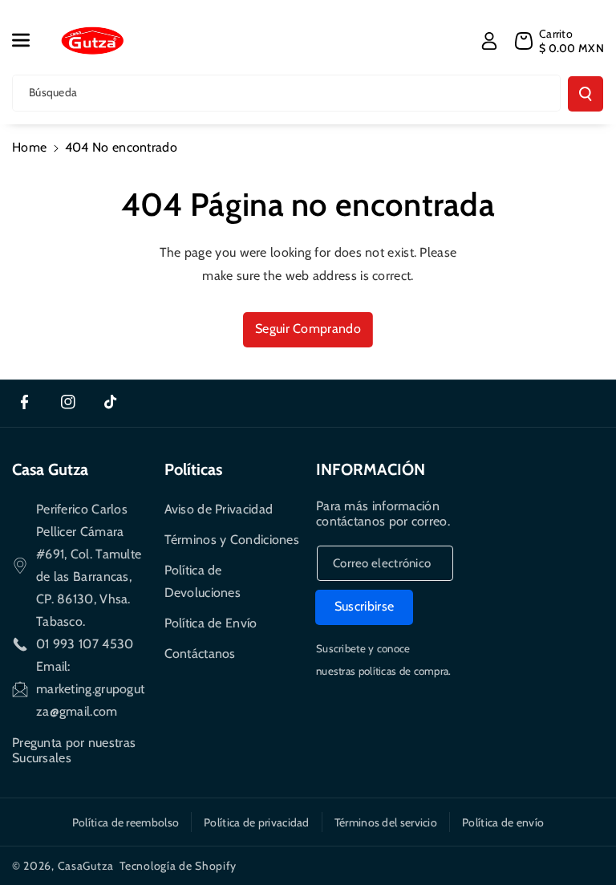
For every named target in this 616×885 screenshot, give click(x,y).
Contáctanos (200, 653)
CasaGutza (86, 866)
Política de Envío (210, 623)
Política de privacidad (257, 822)
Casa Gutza (50, 469)
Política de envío (503, 822)
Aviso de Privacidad (219, 509)
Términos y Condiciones (232, 539)
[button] (29, 40)
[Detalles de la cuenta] (489, 41)
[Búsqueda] (585, 94)
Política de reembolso (125, 822)
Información (370, 469)
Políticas (193, 469)
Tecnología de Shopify (178, 866)
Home (29, 147)
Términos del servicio (385, 822)
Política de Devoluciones (202, 581)
